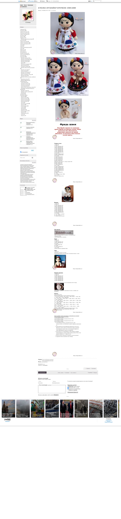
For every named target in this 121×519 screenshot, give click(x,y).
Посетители (29, 193)
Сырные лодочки (30, 127)
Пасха (21, 46)
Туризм (21, 44)
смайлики (49, 385)
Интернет (22, 35)
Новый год (22, 37)
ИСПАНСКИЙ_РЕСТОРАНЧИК (26, 176)
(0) (32, 124)
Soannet (33, 167)
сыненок (27, 182)
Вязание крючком (24, 60)
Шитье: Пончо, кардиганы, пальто (27, 87)
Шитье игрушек (24, 65)
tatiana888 (33, 172)
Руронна (22, 180)
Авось (49, 1)
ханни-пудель (31, 182)
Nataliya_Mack (23, 167)
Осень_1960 (32, 179)
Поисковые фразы (30, 194)
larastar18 (28, 171)
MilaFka (31, 166)
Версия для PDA (109, 420)
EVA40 (30, 165)
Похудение (22, 55)
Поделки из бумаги (24, 66)
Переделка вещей (24, 85)
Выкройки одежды (24, 79)
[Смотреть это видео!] (23, 124)
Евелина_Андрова (24, 175)
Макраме (23, 92)
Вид (91, 1)
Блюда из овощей (24, 100)
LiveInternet (22, 1)
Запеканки (23, 109)
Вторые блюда (24, 105)
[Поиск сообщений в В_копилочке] (32, 150)
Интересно (22, 30)
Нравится (88, 368)
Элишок (30, 181)
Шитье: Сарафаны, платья (26, 74)
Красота (22, 36)
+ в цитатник (53, 10)
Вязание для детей (25, 73)
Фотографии (22, 52)
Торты (22, 102)
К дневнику (67, 372)
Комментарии (30, 5)
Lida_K (21, 166)
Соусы (22, 114)
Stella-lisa (22, 168)
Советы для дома (23, 31)
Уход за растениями (24, 54)
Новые (95, 372)
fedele (29, 169)
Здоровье (22, 94)
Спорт (21, 48)
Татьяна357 (26, 180)
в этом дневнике (24, 152)
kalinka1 (31, 170)
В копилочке (20, 6)
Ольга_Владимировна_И (25, 179)
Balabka (30, 164)
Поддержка (89, 1)
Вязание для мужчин (25, 72)
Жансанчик (30, 175)
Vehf (23, 169)
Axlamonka (27, 164)
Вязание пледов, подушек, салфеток (28, 76)
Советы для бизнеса (24, 42)
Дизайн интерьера (24, 53)
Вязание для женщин (25, 59)
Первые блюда (24, 113)
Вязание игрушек (24, 61)
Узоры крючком (24, 82)
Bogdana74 (26, 165)
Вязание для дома (24, 69)
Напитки (22, 111)
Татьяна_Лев (31, 180)
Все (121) (34, 120)
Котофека (22, 177)
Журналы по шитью (25, 84)
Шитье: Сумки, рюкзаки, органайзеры (25, 81)
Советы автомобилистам (25, 47)
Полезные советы (24, 33)
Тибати (21, 181)
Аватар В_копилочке (27, 15)
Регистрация (32, 1)
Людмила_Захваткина (28, 177)
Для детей (22, 40)
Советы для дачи (23, 41)
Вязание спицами (24, 58)
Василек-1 (25, 173)
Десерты (22, 104)
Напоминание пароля (56, 382)
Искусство (22, 50)
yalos (21, 173)
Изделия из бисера (25, 83)
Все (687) (34, 162)
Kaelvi (33, 165)
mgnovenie (32, 171)
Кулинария (22, 95)
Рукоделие (22, 56)
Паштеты (23, 115)
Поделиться (94, 368)
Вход (36, 1)
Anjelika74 (22, 164)
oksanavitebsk (28, 172)
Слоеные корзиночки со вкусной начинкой (30, 137)
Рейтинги (43, 1)
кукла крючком (44, 361)
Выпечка (22, 96)
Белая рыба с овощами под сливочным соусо (30, 142)
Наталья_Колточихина (24, 178)
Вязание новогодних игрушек (27, 39)
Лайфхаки (22, 29)
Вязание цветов (24, 75)
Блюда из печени (24, 110)
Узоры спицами (24, 70)
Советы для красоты (24, 43)
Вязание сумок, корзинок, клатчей (27, 67)
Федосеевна (25, 181)
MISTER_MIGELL (26, 166)
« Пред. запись (60, 372)
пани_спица (22, 182)
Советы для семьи (24, 34)
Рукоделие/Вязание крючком (47, 359)
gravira (28, 170)
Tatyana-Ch (26, 168)
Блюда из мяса (24, 97)
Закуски (22, 108)
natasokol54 (22, 172)
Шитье (22, 62)
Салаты (22, 107)
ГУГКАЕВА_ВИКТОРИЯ (25, 174)
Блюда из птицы (24, 98)
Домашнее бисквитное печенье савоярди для (31, 132)
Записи (21, 5)
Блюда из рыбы (24, 101)
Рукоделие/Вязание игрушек (47, 360)
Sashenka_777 (29, 167)
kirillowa (21, 171)
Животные (22, 49)
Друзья (25, 5)
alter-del (26, 169)
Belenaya (22, 165)
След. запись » (73, 372)
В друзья (28, 22)
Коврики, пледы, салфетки (26, 91)
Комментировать (42, 372)
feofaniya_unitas (23, 170)
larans (25, 171)
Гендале (31, 174)
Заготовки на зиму (24, 103)
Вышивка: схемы (24, 90)
